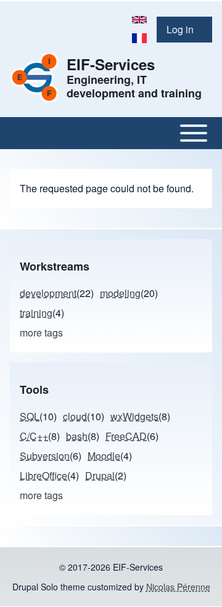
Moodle (104, 456)
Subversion (45, 456)
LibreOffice (43, 475)
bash (77, 436)
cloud (75, 416)
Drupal (100, 475)
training (36, 313)
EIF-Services (111, 64)
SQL (29, 416)
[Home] (34, 77)
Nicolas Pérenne (178, 587)
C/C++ (34, 436)
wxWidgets (134, 416)
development (48, 293)
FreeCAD (126, 436)
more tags (41, 332)
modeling (120, 293)
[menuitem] (184, 30)
